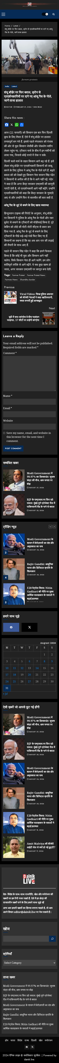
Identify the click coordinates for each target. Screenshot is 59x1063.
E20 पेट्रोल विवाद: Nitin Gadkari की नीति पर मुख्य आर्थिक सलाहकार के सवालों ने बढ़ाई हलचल (40, 593)
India (7, 86)
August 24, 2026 (36, 550)
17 (7, 674)
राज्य (27, 1040)
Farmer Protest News (36, 275)
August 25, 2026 (36, 510)
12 (22, 668)
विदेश (19, 1040)
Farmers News (11, 279)
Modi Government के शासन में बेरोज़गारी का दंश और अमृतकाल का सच (40, 542)
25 (14, 681)
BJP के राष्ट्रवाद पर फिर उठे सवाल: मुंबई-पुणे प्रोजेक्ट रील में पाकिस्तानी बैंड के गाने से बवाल (41, 503)
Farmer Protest (18, 275)
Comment (10, 353)
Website (8, 420)
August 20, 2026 (36, 575)
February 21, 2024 (23, 107)
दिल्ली (34, 1040)
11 (14, 668)
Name (7, 396)
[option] (29, 545)
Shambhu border (27, 279)
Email (7, 408)
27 (29, 681)
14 (37, 668)
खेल (40, 1040)
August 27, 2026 (36, 488)
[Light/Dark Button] (45, 14)
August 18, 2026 (36, 830)
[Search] (53, 14)
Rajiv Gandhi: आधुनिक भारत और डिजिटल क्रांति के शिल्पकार (40, 567)
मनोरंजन (48, 1040)
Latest (14, 86)
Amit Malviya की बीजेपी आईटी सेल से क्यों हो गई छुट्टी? (41, 845)
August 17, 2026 (36, 851)
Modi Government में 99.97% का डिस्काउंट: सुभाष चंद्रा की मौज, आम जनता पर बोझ (41, 478)
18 (14, 674)
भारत (13, 1040)
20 (29, 674)
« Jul (5, 693)
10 (7, 668)
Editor (9, 107)
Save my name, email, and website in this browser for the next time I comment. (28, 437)
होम (6, 1040)
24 (7, 681)
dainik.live (29, 1059)
